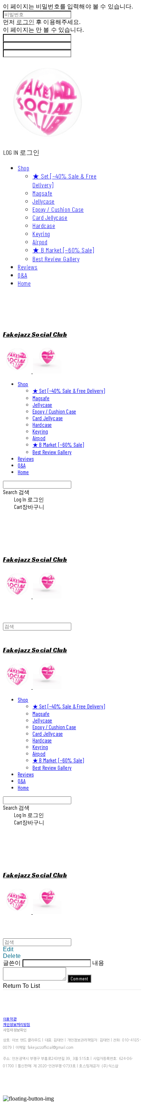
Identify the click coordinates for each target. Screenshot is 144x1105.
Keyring (41, 233)
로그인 (25, 22)
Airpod (39, 242)
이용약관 (10, 1018)
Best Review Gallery (55, 259)
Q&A (22, 275)
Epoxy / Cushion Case (58, 209)
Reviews (28, 267)
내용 (98, 963)
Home (24, 283)
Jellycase (43, 201)
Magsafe (42, 193)
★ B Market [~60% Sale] (63, 250)
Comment (79, 979)
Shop (23, 168)
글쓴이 (12, 963)
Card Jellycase (50, 217)
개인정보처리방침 (16, 1024)
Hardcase (43, 225)
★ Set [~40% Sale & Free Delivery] (68, 390)
